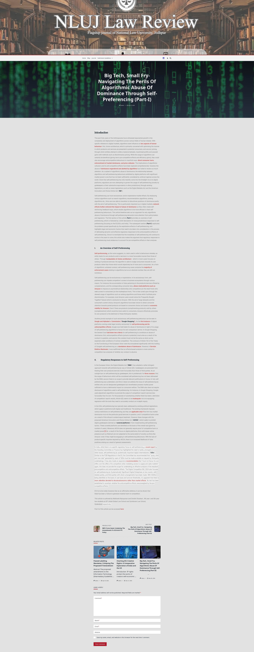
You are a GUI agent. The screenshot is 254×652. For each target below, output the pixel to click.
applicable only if (137, 412)
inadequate (137, 399)
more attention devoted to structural (107, 480)
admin (122, 105)
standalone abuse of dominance (129, 346)
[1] (105, 431)
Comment (98, 598)
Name (97, 620)
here (122, 509)
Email (97, 626)
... (113, 576)
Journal (94, 58)
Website (97, 632)
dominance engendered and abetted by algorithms (119, 169)
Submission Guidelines (104, 58)
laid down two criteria (114, 333)
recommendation (132, 461)
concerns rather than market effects (133, 480)
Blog (88, 58)
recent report (150, 447)
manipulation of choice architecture (118, 259)
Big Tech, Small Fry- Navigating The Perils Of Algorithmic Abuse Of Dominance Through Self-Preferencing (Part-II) (150, 566)
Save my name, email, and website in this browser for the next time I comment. (123, 637)
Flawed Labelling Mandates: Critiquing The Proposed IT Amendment (104, 563)
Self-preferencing (101, 253)
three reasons (150, 373)
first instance (145, 321)
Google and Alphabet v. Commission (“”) (115, 321)
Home (84, 58)
